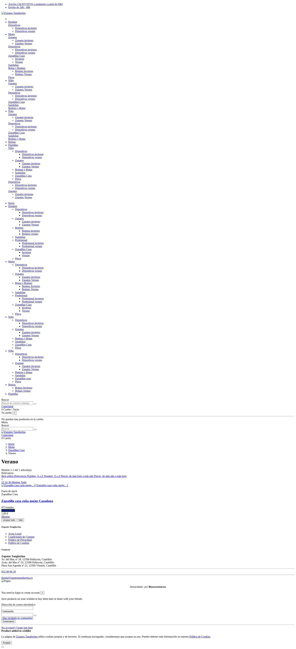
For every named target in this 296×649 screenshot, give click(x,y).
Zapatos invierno (24, 40)
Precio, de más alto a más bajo (110, 476)
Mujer (11, 261)
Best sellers (7, 476)
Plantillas (13, 393)
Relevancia (20, 476)
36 (10, 482)
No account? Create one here (17, 627)
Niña (11, 350)
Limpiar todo (9, 520)
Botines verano (30, 233)
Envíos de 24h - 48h (19, 7)
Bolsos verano (22, 390)
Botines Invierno (24, 71)
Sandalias (13, 65)
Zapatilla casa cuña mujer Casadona (27, 501)
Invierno (19, 58)
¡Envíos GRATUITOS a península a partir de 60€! (35, 4)
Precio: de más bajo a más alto (77, 476)
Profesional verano (32, 246)
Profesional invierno (33, 243)
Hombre (12, 206)
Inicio (11, 203)
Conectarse (8, 621)
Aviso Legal (14, 533)
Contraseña (7, 611)
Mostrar (5, 516)
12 (3, 482)
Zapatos (12, 37)
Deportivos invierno (26, 28)
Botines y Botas (16, 108)
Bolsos (12, 384)
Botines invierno (31, 230)
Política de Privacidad (20, 539)
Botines (19, 227)
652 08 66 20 (8, 571)
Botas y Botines (16, 68)
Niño (11, 148)
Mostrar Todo (19, 482)
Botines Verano (23, 74)
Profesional (21, 240)
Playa (11, 77)
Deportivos (14, 25)
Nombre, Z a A (52, 476)
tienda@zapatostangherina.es (17, 577)
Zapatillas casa (23, 378)
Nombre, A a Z (35, 476)
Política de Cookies (18, 542)
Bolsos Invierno (23, 387)
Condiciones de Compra (21, 536)
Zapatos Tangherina (27, 636)
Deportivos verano (25, 31)
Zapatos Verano (23, 43)
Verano (19, 62)
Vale (20, 520)
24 (6, 482)
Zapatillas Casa (16, 55)
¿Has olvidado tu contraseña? (17, 618)
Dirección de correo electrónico (18, 604)
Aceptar (6, 642)
